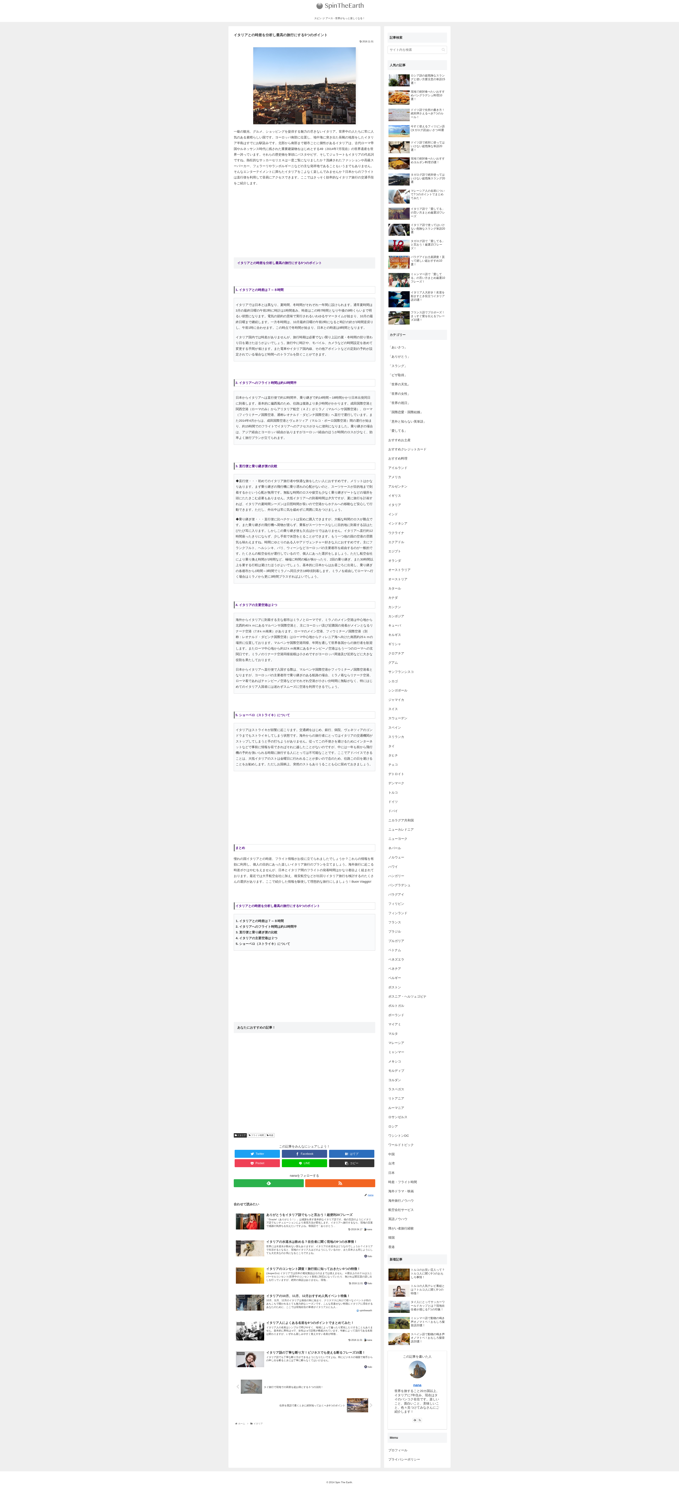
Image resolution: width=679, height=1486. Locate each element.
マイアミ (394, 1024)
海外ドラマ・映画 (401, 1191)
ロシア (393, 1126)
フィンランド (397, 913)
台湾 (391, 1163)
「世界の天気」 (399, 384)
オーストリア (397, 579)
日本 (391, 1173)
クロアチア (396, 653)
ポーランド (396, 1015)
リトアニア (396, 1098)
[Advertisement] (304, 215)
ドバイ (393, 811)
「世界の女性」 (399, 393)
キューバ (394, 625)
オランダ (394, 560)
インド (393, 514)
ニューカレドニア (401, 829)
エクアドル (396, 542)
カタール (394, 588)
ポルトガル (396, 1005)
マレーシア (396, 1043)
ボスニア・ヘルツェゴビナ (407, 996)
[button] (443, 50)
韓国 (391, 1237)
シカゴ (393, 681)
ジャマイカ (396, 700)
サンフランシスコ (401, 672)
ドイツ (393, 802)
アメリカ (394, 477)
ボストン (394, 987)
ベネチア (394, 968)
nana (417, 1385)
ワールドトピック (401, 1145)
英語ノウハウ (397, 1219)
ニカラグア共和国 (401, 820)
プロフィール (397, 1450)
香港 (391, 1247)
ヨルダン (394, 1080)
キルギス (394, 635)
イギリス (394, 495)
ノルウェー (396, 857)
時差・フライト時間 (402, 1182)
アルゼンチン (397, 486)
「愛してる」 (397, 430)
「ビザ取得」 (397, 375)
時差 (271, 1135)
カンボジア (396, 616)
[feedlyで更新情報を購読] (269, 1183)
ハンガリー (396, 876)
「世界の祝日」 (399, 403)
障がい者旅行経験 (401, 1228)
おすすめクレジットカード (407, 449)
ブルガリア (396, 941)
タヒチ (393, 755)
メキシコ (394, 1061)
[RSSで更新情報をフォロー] (340, 1183)
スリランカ (396, 737)
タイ (391, 746)
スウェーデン (397, 718)
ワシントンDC (398, 1135)
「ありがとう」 (399, 356)
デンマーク (396, 783)
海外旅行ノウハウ (401, 1200)
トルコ (393, 792)
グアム (393, 662)
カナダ (393, 597)
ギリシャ (394, 644)
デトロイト (396, 774)
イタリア (241, 1135)
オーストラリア (399, 570)
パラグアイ (396, 894)
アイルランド (397, 468)
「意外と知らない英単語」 (407, 421)
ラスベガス (396, 1089)
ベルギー (394, 978)
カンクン (394, 607)
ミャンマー (396, 1052)
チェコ (393, 764)
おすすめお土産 (399, 440)
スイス (393, 709)
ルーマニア (396, 1108)
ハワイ (393, 867)
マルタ (393, 1033)
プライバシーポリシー (404, 1459)
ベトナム (394, 950)
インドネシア (397, 523)
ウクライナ (396, 533)
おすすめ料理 (397, 458)
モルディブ (396, 1070)
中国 (391, 1154)
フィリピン (396, 904)
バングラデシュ (399, 885)
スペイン (394, 727)
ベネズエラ (396, 959)
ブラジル (394, 931)
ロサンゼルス (397, 1117)
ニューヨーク (397, 839)
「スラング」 (397, 366)
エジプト (394, 551)
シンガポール (397, 690)
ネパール (394, 848)
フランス (394, 922)
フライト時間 (257, 1135)
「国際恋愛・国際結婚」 (405, 412)
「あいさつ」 (397, 347)
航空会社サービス (401, 1210)
